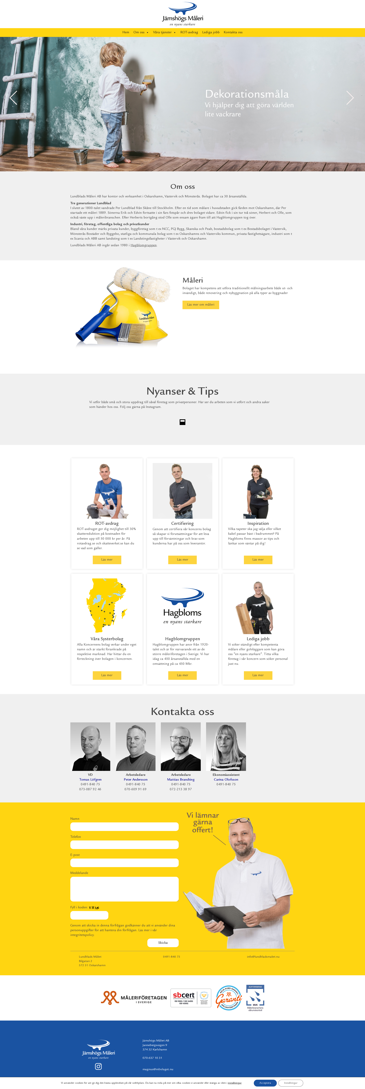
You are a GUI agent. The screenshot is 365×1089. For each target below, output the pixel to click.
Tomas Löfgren (90, 780)
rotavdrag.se (86, 544)
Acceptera (265, 1083)
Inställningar (291, 1083)
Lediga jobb (211, 32)
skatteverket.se (112, 544)
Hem (125, 32)
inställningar (235, 1083)
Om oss (138, 32)
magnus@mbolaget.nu (158, 1070)
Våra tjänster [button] (162, 32)
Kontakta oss (233, 32)
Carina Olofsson (226, 780)
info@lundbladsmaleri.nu (263, 957)
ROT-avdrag (189, 32)
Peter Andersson (136, 780)
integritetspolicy (82, 935)
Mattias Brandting (180, 780)
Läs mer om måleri (200, 305)
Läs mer (107, 560)
